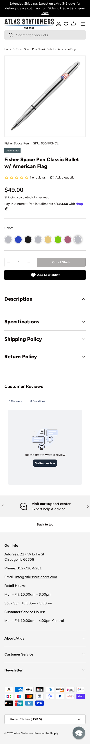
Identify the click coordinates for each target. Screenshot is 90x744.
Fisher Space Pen (16, 143)
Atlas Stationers (23, 733)
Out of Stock (61, 262)
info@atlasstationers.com (36, 577)
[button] (73, 24)
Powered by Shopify (47, 733)
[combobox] (45, 35)
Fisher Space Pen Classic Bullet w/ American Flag (46, 49)
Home (8, 49)
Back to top (45, 524)
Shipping (10, 197)
